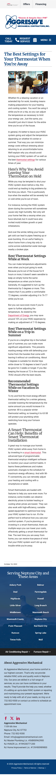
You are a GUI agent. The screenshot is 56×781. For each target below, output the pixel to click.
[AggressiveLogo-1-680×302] (28, 12)
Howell (40, 598)
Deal (15, 592)
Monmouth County (15, 619)
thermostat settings (25, 159)
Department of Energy (18, 315)
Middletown (15, 612)
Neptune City (41, 619)
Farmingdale (41, 592)
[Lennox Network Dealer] (13, 4)
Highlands (15, 598)
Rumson (15, 633)
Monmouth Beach (40, 612)
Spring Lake (40, 633)
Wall (41, 639)
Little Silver (15, 605)
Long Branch (41, 605)
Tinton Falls (15, 639)
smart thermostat (32, 452)
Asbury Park (15, 585)
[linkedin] (18, 718)
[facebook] (5, 718)
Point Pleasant (15, 626)
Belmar (40, 585)
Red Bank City (40, 626)
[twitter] (12, 718)
